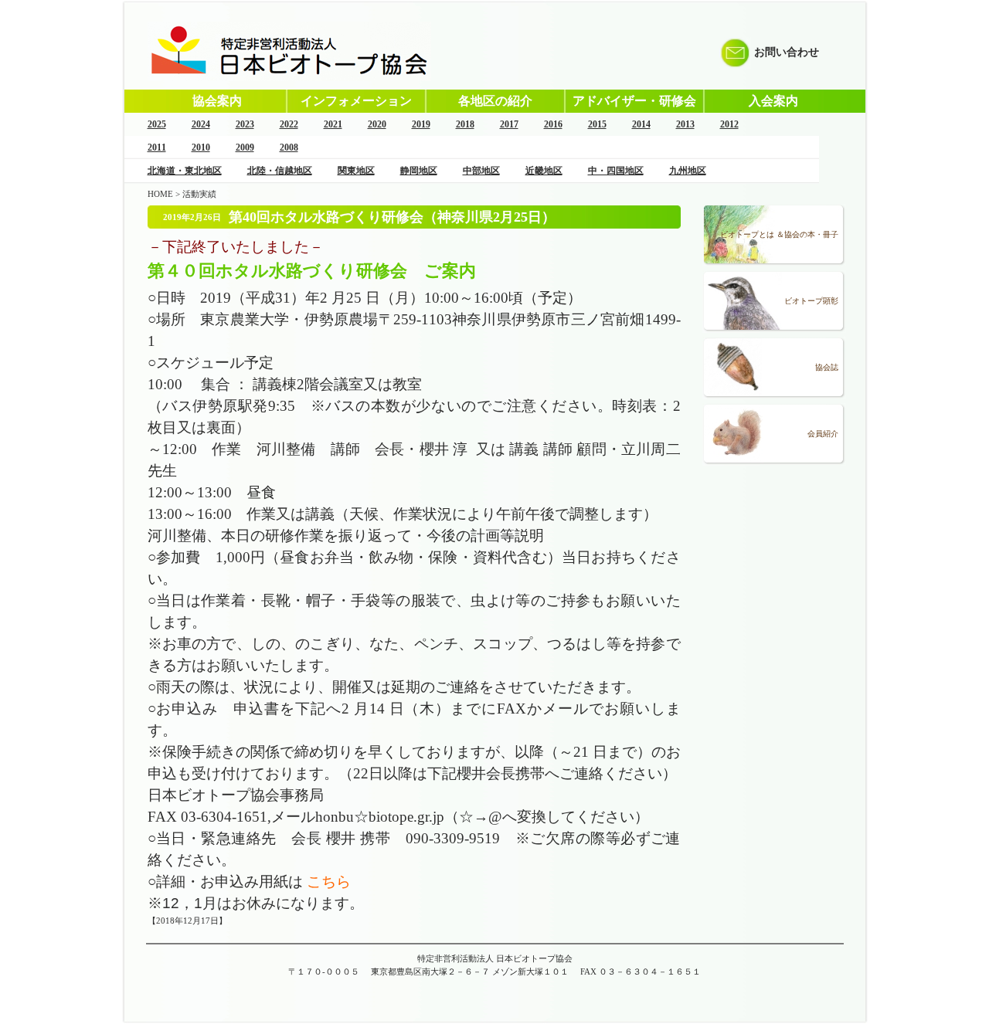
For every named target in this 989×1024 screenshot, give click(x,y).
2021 (333, 124)
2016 (553, 124)
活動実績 (199, 193)
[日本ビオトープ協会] (289, 78)
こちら (329, 881)
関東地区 (356, 170)
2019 (421, 124)
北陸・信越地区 (279, 170)
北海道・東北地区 (185, 170)
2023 (245, 124)
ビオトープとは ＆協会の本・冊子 (779, 234)
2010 (201, 147)
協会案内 (217, 100)
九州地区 (687, 170)
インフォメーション (356, 100)
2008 (289, 147)
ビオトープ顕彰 (811, 301)
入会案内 (773, 100)
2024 (201, 124)
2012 (729, 124)
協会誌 (826, 367)
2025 (157, 124)
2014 (641, 124)
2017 (509, 124)
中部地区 (481, 170)
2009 (245, 147)
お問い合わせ (786, 52)
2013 (685, 124)
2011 (157, 147)
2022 (289, 124)
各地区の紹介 (495, 100)
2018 (465, 124)
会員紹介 (822, 433)
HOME (160, 193)
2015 (597, 124)
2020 (377, 124)
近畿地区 (543, 170)
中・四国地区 (616, 170)
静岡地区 (418, 170)
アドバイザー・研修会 (634, 100)
